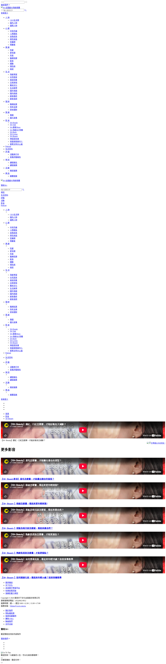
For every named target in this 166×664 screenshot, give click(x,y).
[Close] (2, 662)
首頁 (7, 414)
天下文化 (9, 585)
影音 (7, 416)
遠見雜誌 (9, 582)
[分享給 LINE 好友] (157, 443)
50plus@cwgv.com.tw (18, 606)
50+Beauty (9, 419)
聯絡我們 (9, 621)
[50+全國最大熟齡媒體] (10, 8)
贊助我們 (4, 639)
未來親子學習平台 (12, 588)
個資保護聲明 (10, 616)
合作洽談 (9, 624)
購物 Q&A (9, 619)
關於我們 (9, 610)
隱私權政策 (9, 613)
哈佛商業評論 (10, 591)
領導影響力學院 (11, 593)
